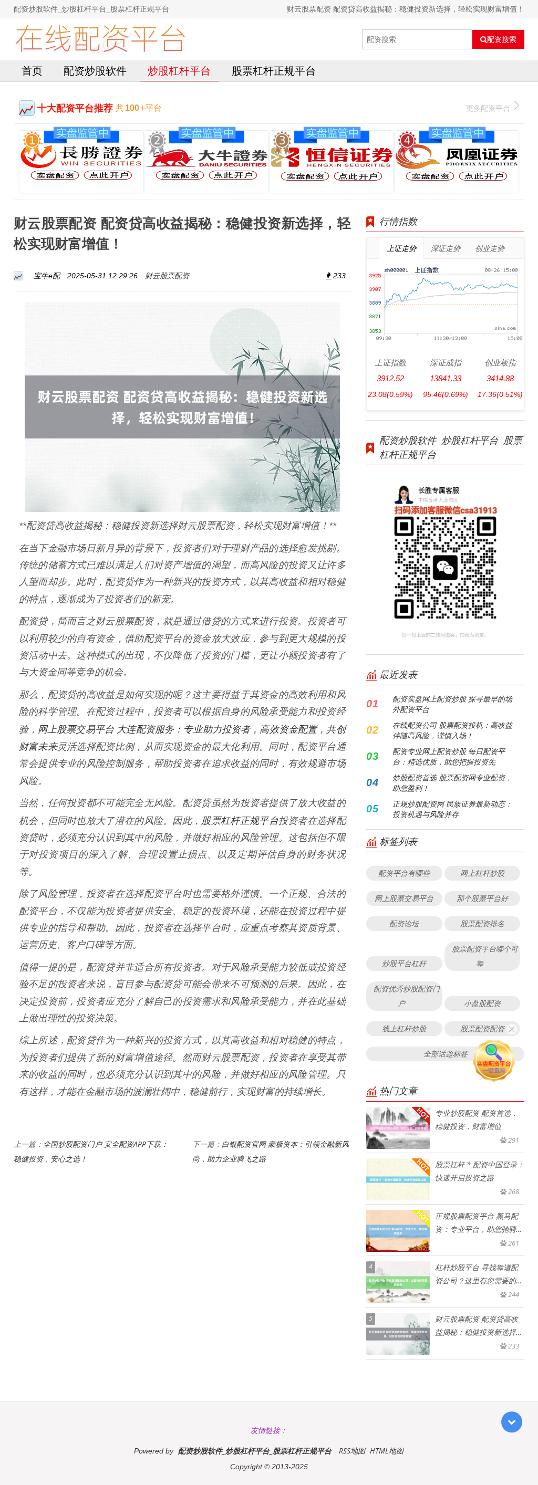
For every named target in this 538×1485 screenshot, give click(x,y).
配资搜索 (501, 39)
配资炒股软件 (95, 71)
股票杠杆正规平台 (274, 71)
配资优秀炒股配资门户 (407, 996)
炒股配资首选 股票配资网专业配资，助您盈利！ (452, 782)
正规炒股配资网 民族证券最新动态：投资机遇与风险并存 (452, 809)
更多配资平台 (488, 108)
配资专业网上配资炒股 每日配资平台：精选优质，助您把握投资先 (448, 756)
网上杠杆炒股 (482, 873)
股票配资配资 (482, 1028)
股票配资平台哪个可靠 (485, 956)
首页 (32, 71)
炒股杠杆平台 (179, 71)
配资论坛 (404, 923)
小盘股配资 (482, 1003)
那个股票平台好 (482, 898)
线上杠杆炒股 (404, 1028)
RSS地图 (352, 1451)
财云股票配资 (167, 275)
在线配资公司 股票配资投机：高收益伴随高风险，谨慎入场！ (452, 730)
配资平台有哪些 (404, 873)
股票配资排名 (482, 923)
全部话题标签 (445, 1054)
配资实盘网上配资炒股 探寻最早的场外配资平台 (452, 704)
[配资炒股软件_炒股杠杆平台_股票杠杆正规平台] (100, 39)
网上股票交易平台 (404, 898)
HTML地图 (387, 1451)
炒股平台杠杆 (404, 963)
